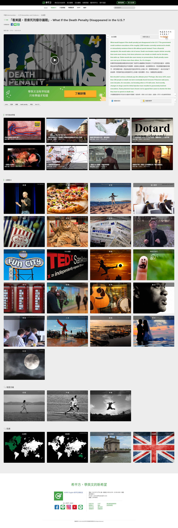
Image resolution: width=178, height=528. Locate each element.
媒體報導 (100, 508)
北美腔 (43, 15)
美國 (16, 104)
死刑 (31, 104)
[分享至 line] (15, 24)
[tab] (124, 37)
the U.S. (37, 104)
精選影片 (53, 7)
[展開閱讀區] (107, 36)
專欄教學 (71, 7)
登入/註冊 (131, 2)
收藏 (7, 20)
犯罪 (11, 104)
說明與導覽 (110, 505)
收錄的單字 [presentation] (148, 101)
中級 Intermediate (10, 15)
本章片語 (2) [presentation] (146, 37)
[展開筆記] (175, 100)
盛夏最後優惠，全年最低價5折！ (26, 79)
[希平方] (47, 2)
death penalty (24, 104)
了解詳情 (80, 93)
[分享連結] (18, 24)
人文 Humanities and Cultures (28, 15)
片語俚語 (62, 7)
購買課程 (121, 2)
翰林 (84, 7)
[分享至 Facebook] (12, 24)
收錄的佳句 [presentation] (117, 101)
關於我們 (100, 507)
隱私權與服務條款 (111, 503)
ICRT (78, 7)
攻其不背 (91, 503)
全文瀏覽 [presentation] (113, 37)
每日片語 (91, 507)
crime (6, 104)
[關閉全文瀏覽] (175, 95)
